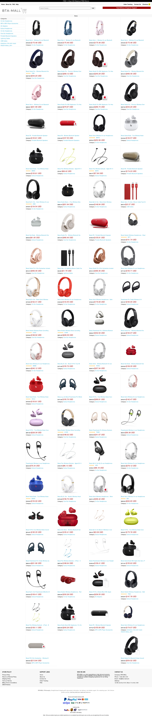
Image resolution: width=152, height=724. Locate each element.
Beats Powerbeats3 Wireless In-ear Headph (101, 561)
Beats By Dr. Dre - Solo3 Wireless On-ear (37, 202)
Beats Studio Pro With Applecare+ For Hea (101, 71)
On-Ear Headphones (6, 21)
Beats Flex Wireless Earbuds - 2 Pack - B (37, 625)
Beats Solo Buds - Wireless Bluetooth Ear (37, 235)
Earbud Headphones (6, 28)
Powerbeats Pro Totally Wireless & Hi (131, 299)
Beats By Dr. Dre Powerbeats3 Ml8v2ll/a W (38, 592)
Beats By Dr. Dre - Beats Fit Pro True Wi (69, 364)
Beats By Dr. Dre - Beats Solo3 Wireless (100, 202)
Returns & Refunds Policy (9, 677)
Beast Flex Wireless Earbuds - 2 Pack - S (69, 561)
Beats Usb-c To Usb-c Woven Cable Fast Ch (133, 202)
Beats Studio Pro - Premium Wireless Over (69, 71)
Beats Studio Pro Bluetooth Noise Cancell (132, 658)
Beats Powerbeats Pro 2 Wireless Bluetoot (101, 330)
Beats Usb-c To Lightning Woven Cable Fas (70, 268)
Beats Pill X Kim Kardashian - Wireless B (37, 658)
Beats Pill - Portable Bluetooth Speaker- (132, 169)
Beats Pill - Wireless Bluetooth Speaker (68, 135)
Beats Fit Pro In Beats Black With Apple (100, 592)
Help (17, 4)
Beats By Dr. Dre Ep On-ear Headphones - (101, 463)
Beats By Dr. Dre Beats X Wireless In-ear (100, 530)
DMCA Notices (6, 684)
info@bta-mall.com (124, 679)
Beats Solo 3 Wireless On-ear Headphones (133, 496)
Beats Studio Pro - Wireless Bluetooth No (37, 71)
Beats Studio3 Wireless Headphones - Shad (133, 235)
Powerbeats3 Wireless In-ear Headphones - (133, 430)
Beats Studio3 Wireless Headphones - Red (69, 592)
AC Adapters (4, 26)
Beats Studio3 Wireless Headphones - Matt (133, 592)
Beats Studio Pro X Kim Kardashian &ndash (38, 268)
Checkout (145, 4)
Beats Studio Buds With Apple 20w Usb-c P (133, 561)
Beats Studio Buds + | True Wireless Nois (69, 202)
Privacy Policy (6, 675)
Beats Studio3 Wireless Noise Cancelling (37, 330)
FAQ (13, 4)
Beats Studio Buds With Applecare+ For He (70, 625)
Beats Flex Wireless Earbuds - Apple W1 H (69, 169)
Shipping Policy (6, 679)
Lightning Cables (5, 38)
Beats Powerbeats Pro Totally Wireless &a (37, 561)
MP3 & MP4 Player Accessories (9, 23)
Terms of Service (7, 681)
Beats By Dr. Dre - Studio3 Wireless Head (69, 496)
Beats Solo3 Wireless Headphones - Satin (101, 299)
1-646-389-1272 (123, 677)
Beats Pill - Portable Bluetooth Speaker (37, 135)
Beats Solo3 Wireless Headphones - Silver (101, 496)
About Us (8, 4)
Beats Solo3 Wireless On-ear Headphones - (101, 135)
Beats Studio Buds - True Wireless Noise (132, 135)
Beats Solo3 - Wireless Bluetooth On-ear (100, 364)
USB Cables (4, 41)
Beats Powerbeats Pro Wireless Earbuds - (101, 430)
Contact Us (137, 4)
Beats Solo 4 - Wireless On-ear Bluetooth (37, 40)
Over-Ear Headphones (7, 33)
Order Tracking (128, 4)
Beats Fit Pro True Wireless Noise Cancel (37, 530)
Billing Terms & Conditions (9, 683)
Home (3, 4)
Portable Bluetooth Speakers (9, 36)
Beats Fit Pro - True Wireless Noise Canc (100, 397)
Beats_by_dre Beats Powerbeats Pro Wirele (70, 397)
